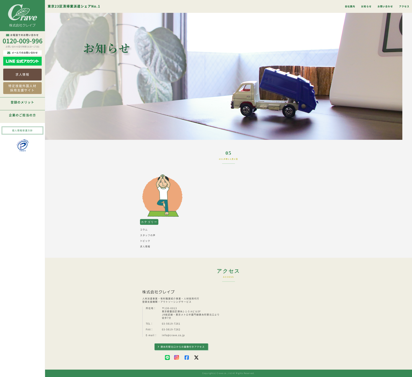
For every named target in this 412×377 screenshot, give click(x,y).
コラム (144, 230)
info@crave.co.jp (173, 335)
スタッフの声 (148, 235)
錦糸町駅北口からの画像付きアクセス (183, 347)
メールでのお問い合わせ (25, 53)
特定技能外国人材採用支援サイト (22, 88)
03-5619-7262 (171, 329)
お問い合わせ (385, 6)
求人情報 (22, 74)
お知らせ (366, 6)
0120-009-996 (22, 41)
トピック (145, 241)
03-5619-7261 (171, 324)
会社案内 (350, 6)
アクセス (404, 6)
